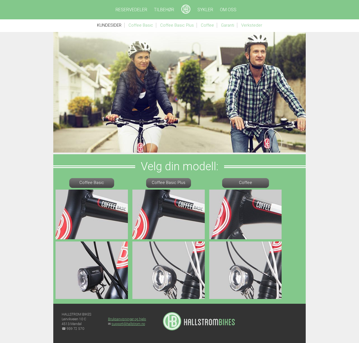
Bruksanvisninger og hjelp (127, 319)
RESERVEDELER (131, 9)
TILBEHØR (164, 9)
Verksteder (251, 25)
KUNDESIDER (109, 25)
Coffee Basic (140, 25)
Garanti (227, 25)
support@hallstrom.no (128, 324)
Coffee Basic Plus (177, 25)
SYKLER (205, 9)
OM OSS (228, 9)
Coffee (207, 25)
